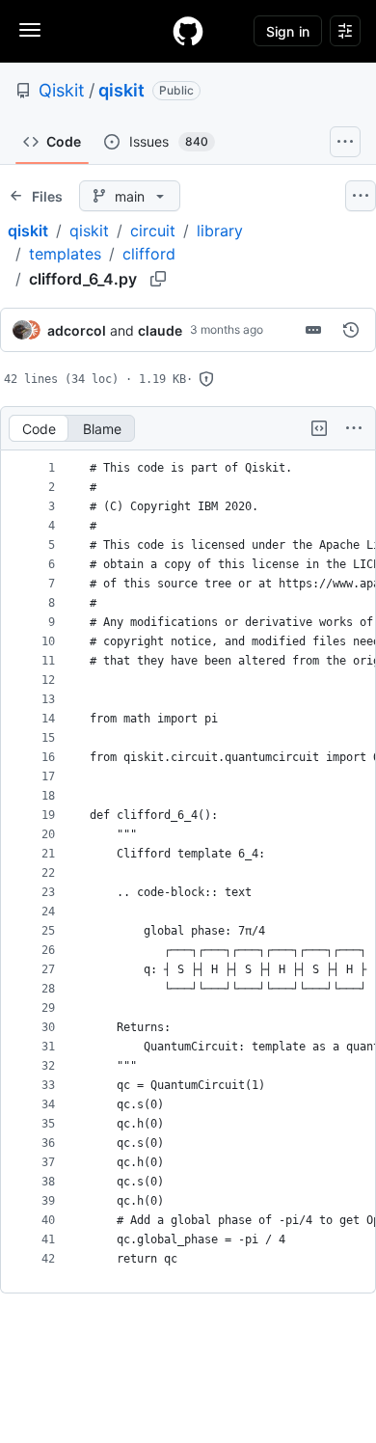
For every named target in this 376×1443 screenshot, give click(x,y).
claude (160, 330)
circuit (152, 230)
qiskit (121, 90)
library (220, 230)
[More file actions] (353, 428)
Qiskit (62, 90)
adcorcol (76, 330)
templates (65, 253)
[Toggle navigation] (29, 29)
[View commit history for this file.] (351, 329)
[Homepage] (188, 30)
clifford (148, 253)
